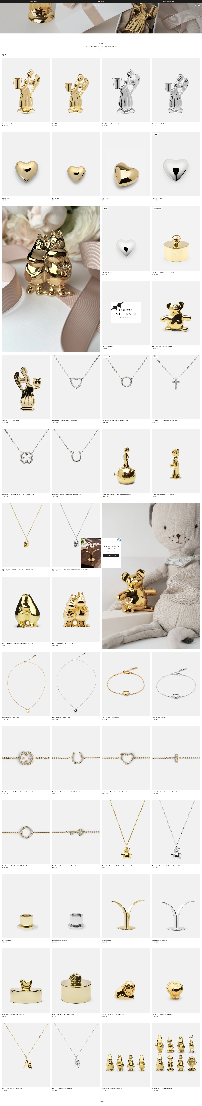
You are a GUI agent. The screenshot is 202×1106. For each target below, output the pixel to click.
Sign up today (111, 556)
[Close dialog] (119, 540)
